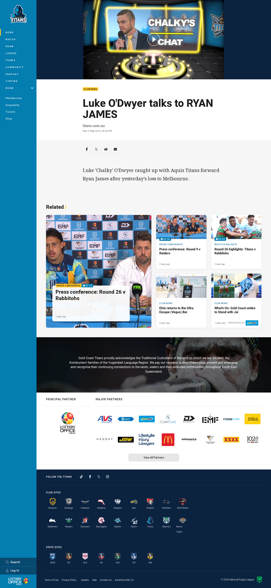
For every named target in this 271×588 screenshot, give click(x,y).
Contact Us (106, 579)
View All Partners (154, 457)
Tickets (10, 112)
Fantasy (12, 74)
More (10, 87)
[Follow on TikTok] (81, 476)
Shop (9, 118)
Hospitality (13, 105)
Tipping (12, 81)
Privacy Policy (69, 579)
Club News (90, 89)
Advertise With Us (124, 579)
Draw (10, 46)
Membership (14, 98)
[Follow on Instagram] (107, 476)
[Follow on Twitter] (98, 476)
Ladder (11, 53)
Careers (85, 579)
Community (15, 67)
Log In (15, 570)
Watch (11, 39)
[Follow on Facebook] (90, 476)
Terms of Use (51, 579)
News (10, 32)
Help (94, 579)
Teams (11, 60)
